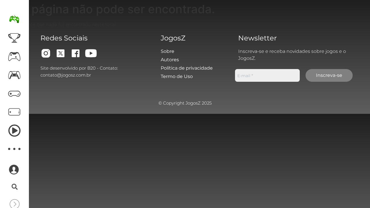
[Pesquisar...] (14, 187)
